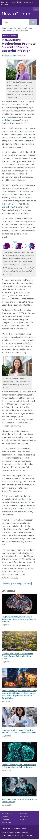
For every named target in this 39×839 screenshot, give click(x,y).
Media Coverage (6, 822)
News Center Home (7, 814)
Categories (5, 817)
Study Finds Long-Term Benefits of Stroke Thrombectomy (19, 800)
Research (27, 583)
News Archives (24, 817)
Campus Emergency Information (11, 836)
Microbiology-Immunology (12, 583)
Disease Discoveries (10, 36)
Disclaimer (25, 832)
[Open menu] (36, 8)
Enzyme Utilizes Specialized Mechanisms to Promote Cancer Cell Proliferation (19, 766)
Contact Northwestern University (11, 832)
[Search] (33, 22)
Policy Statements (27, 836)
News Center (16, 14)
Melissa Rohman (10, 55)
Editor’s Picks (24, 814)
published (6, 120)
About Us (22, 819)
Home (4, 28)
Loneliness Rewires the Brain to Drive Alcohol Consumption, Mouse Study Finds (19, 731)
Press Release (5, 819)
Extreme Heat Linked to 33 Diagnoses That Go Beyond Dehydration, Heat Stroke (17, 656)
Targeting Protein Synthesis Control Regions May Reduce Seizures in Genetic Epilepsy (19, 619)
